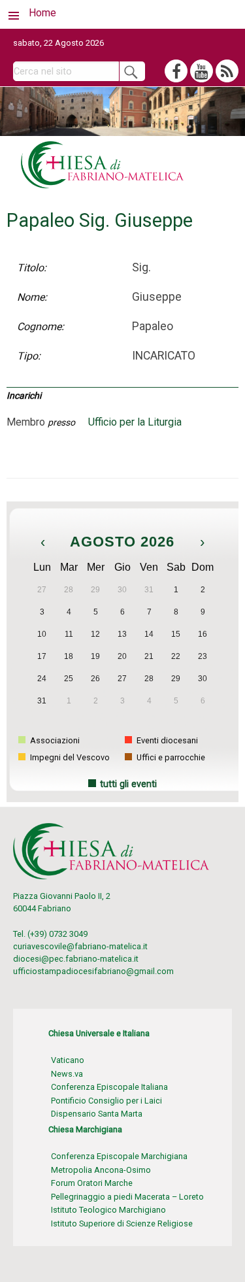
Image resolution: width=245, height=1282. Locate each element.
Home (42, 13)
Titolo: (31, 267)
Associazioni (54, 740)
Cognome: (40, 326)
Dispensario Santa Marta (96, 1114)
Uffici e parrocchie (170, 757)
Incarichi (24, 395)
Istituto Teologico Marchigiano (108, 1210)
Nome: (32, 297)
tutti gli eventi (128, 784)
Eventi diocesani (166, 740)
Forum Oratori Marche (92, 1183)
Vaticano (67, 1060)
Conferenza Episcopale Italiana (109, 1087)
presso (61, 422)
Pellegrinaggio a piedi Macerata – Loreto (127, 1197)
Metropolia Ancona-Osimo (101, 1170)
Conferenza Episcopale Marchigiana (119, 1156)
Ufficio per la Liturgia (135, 422)
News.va (67, 1074)
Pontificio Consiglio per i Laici (106, 1100)
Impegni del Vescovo (69, 757)
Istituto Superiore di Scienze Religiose (122, 1223)
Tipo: (29, 356)
